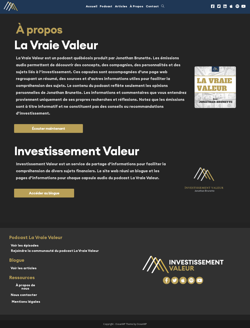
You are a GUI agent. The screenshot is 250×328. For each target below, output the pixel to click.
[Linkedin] (225, 6)
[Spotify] (237, 6)
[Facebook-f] (166, 280)
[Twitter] (174, 280)
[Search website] (162, 6)
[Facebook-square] (213, 6)
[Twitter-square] (219, 6)
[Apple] (231, 6)
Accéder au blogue (44, 193)
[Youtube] (243, 6)
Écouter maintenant (48, 128)
